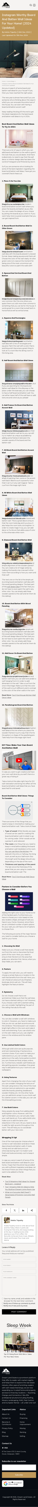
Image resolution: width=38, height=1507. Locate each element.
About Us (5, 1414)
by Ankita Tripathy (9, 32)
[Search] (31, 5)
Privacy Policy (7, 1428)
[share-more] (32, 1210)
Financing (23, 1418)
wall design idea (13, 587)
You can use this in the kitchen (17, 851)
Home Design (11, 81)
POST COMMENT (19, 1312)
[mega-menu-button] (34, 5)
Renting (23, 1432)
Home (3, 81)
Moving (23, 1428)
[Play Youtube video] (19, 760)
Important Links (9, 1409)
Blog (4, 1432)
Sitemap (5, 1436)
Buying (22, 1414)
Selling (22, 1436)
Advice (23, 1409)
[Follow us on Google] (12, 1483)
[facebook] (6, 1210)
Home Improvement (25, 1423)
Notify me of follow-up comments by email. (19, 1303)
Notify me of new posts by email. (16, 1306)
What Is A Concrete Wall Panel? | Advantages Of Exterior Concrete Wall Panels (20, 1194)
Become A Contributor (6, 1423)
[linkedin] (23, 1210)
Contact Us (6, 1418)
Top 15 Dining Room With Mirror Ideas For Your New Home (18, 1355)
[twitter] (15, 1210)
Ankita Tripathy (17, 1220)
